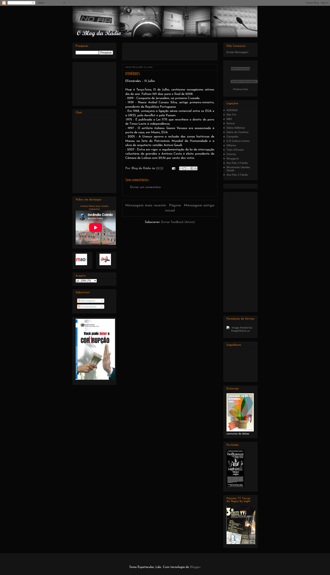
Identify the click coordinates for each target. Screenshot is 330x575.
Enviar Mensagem (237, 52)
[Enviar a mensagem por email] (181, 168)
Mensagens (87, 300)
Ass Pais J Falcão (237, 162)
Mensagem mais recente (145, 205)
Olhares (231, 145)
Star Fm (231, 114)
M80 (229, 118)
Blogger (195, 567)
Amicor (230, 123)
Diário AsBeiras (235, 127)
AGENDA (232, 110)
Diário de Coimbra (237, 132)
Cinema (231, 154)
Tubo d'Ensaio (235, 149)
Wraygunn (232, 158)
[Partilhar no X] (188, 168)
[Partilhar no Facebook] (192, 168)
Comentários (88, 306)
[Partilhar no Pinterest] (195, 168)
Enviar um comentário (145, 187)
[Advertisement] (170, 50)
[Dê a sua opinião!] (185, 168)
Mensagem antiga (199, 205)
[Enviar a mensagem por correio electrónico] (173, 168)
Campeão (232, 136)
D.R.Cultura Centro (238, 140)
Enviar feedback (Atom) (178, 222)
